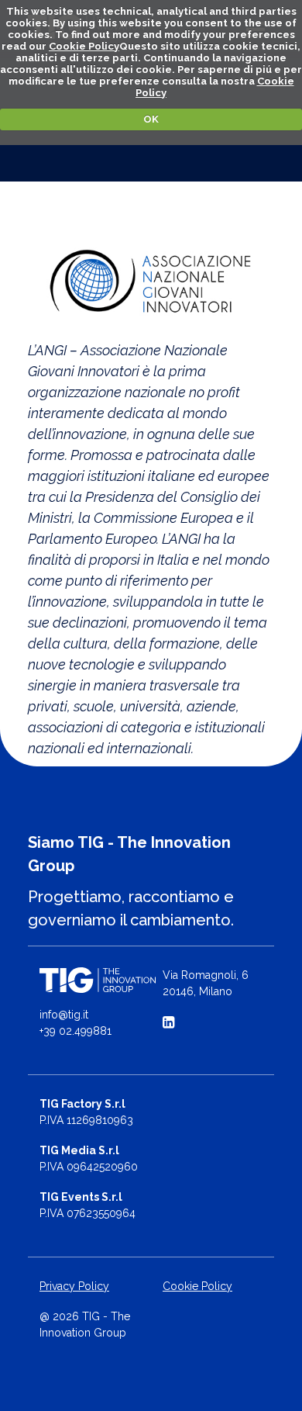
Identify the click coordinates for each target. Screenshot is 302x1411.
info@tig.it (63, 1014)
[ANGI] (151, 281)
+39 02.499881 (75, 1031)
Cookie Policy (84, 46)
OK (151, 119)
